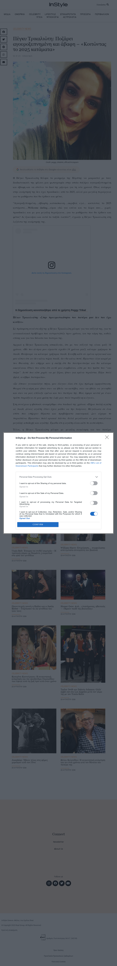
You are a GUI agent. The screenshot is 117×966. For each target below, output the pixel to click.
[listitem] (58, 476)
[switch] (94, 483)
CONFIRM (38, 524)
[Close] (108, 438)
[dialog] (58, 483)
